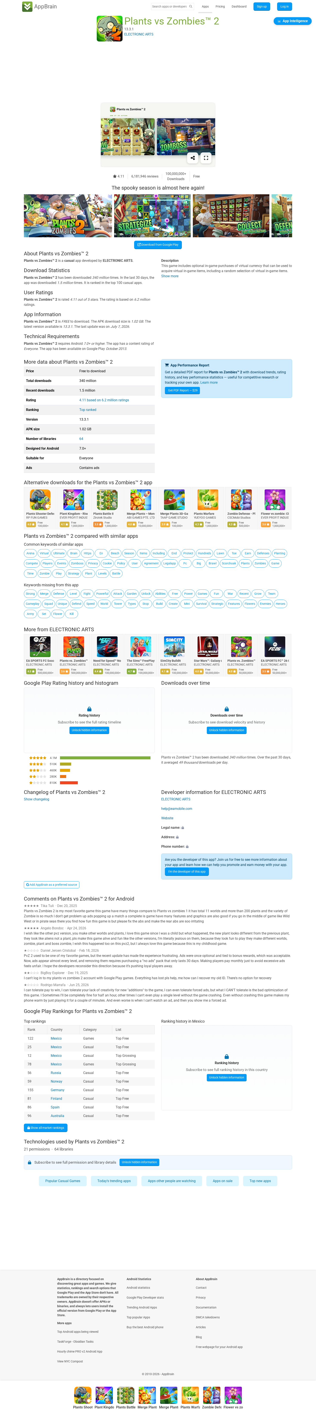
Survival (201, 603)
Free (175, 593)
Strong (30, 593)
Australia (57, 1116)
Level (73, 593)
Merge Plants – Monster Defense (141, 514)
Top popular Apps (138, 1317)
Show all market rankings (47, 1127)
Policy (121, 563)
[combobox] (169, 6)
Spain (55, 1107)
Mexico (56, 1038)
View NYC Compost (70, 1361)
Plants (245, 563)
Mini (187, 603)
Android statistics (138, 1287)
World (104, 603)
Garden (132, 593)
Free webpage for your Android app (219, 1347)
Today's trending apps (114, 1181)
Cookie (107, 563)
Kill (72, 614)
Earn (248, 553)
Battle (116, 573)
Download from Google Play (159, 244)
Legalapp (169, 563)
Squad (48, 603)
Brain (73, 553)
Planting (279, 553)
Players (47, 563)
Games (202, 593)
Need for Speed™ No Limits (107, 661)
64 (81, 439)
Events (61, 563)
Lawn (220, 553)
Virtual (44, 553)
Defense (58, 593)
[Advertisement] (153, 72)
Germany (57, 1090)
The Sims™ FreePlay (141, 661)
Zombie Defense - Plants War (241, 514)
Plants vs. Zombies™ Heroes (241, 661)
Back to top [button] (305, 1372)
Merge (44, 593)
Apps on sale (222, 1181)
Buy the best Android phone (145, 1327)
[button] (226, 827)
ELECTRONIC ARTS (71, 630)
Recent (244, 593)
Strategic (217, 603)
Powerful (102, 593)
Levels (102, 573)
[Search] (190, 6)
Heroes (280, 603)
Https (87, 553)
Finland (56, 1099)
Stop (146, 603)
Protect (188, 553)
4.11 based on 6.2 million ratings (104, 400)
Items (143, 553)
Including (159, 553)
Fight (87, 593)
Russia (56, 1073)
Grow (258, 593)
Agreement (151, 563)
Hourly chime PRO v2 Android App (79, 1351)
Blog (199, 1337)
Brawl (212, 563)
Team (271, 593)
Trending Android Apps (142, 1307)
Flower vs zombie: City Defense (275, 514)
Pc (185, 563)
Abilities (160, 593)
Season (129, 553)
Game (275, 563)
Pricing (220, 6)
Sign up (262, 6)
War (230, 593)
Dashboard (239, 6)
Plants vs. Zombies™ (74, 661)
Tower (118, 603)
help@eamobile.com (176, 809)
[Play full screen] (206, 158)
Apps (205, 6)
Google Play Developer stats (145, 1297)
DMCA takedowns (208, 1317)
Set (44, 614)
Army (30, 614)
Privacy (93, 563)
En (101, 553)
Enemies (265, 603)
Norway (56, 1081)
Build (159, 603)
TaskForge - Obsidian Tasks (75, 1341)
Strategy (73, 573)
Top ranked (87, 410)
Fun (216, 593)
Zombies (260, 563)
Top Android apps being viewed (77, 1331)
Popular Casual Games (62, 1181)
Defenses (263, 553)
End (174, 553)
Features (234, 603)
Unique (62, 603)
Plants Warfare (204, 514)
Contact (201, 1287)
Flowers (250, 603)
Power (188, 593)
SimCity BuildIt (170, 661)
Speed (90, 603)
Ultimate (58, 553)
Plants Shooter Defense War (40, 514)
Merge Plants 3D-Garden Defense (174, 514)
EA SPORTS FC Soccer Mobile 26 (40, 661)
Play (59, 573)
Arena (30, 553)
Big (199, 563)
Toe (234, 553)
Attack (117, 593)
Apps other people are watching (172, 1181)
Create (173, 603)
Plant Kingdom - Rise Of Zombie (74, 514)
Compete (32, 563)
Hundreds (204, 553)
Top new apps (260, 1181)
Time (30, 573)
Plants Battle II (103, 514)
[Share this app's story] (192, 158)
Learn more (209, 382)
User (135, 563)
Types (132, 603)
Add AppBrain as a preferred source (53, 884)
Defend (76, 603)
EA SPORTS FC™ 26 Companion (275, 661)
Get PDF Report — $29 (183, 390)
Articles (201, 1327)
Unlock (145, 593)
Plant (88, 573)
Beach (115, 553)
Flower (57, 614)
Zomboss (77, 563)
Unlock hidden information (89, 730)
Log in (285, 6)
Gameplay (32, 603)
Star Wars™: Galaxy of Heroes (208, 661)
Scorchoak (229, 563)
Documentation (206, 1307)
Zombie (44, 573)
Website (167, 818)
